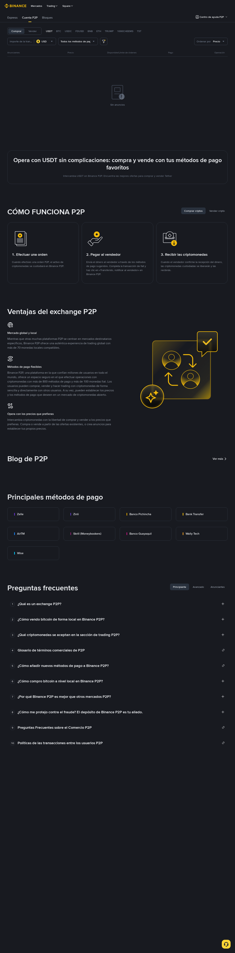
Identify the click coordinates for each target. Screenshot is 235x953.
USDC (68, 31)
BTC (58, 31)
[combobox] (45, 41)
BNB (90, 31)
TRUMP (109, 31)
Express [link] (12, 18)
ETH (98, 31)
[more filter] (103, 41)
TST (139, 31)
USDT (49, 31)
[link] (33, 514)
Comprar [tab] (16, 31)
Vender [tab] (32, 31)
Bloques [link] (47, 18)
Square (66, 6)
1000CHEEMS (125, 31)
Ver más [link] (218, 459)
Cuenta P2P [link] (30, 18)
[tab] (12, 17)
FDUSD (79, 31)
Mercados (36, 6)
